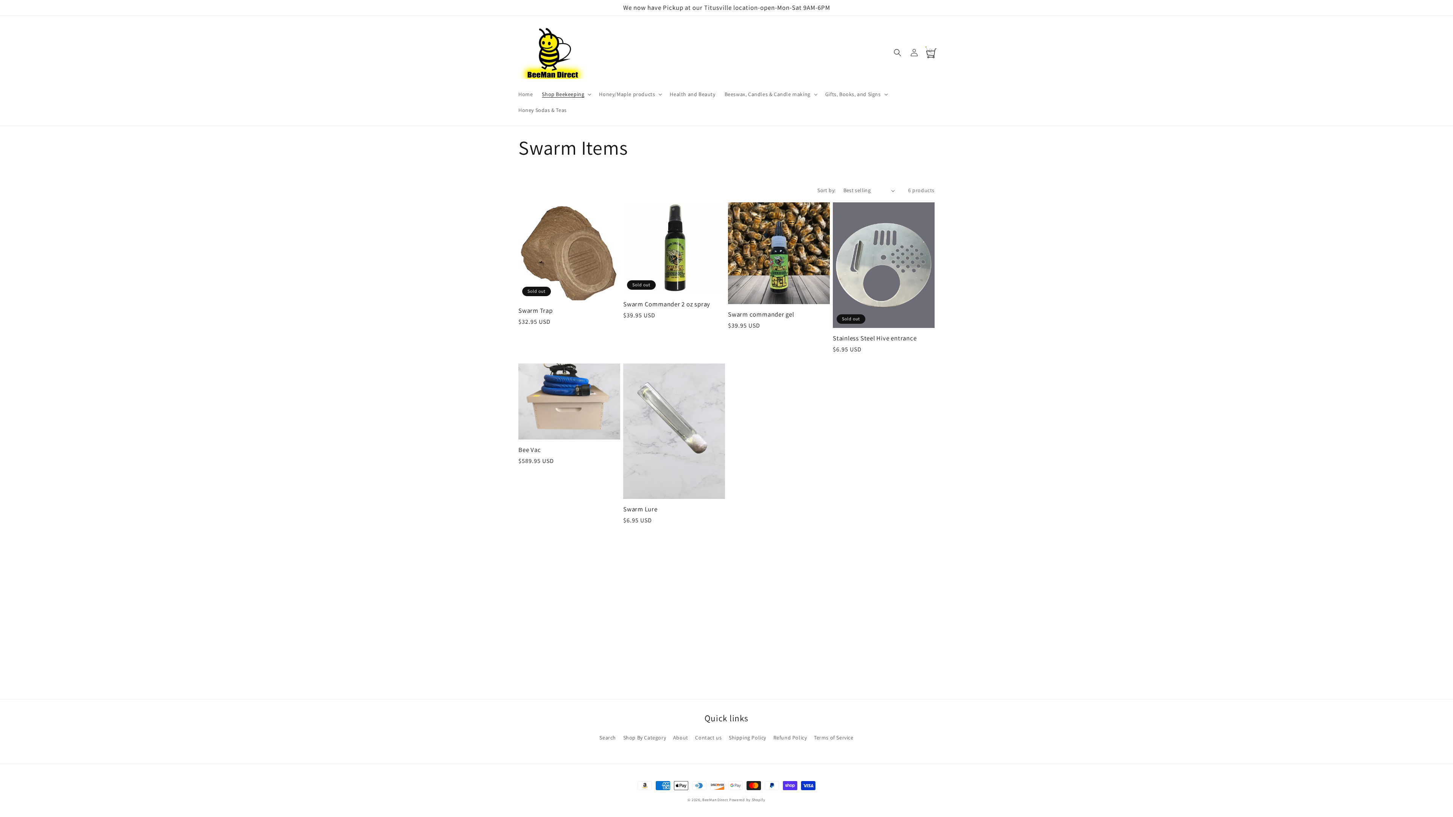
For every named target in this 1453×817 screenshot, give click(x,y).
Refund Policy (790, 737)
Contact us (708, 737)
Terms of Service (834, 737)
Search (607, 737)
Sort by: (826, 190)
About (680, 737)
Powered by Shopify (747, 799)
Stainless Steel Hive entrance (875, 338)
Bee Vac (529, 450)
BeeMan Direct (715, 799)
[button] (565, 94)
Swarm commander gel (761, 314)
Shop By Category (644, 737)
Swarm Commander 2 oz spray (666, 304)
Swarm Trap (535, 311)
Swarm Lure (640, 509)
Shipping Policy (747, 737)
